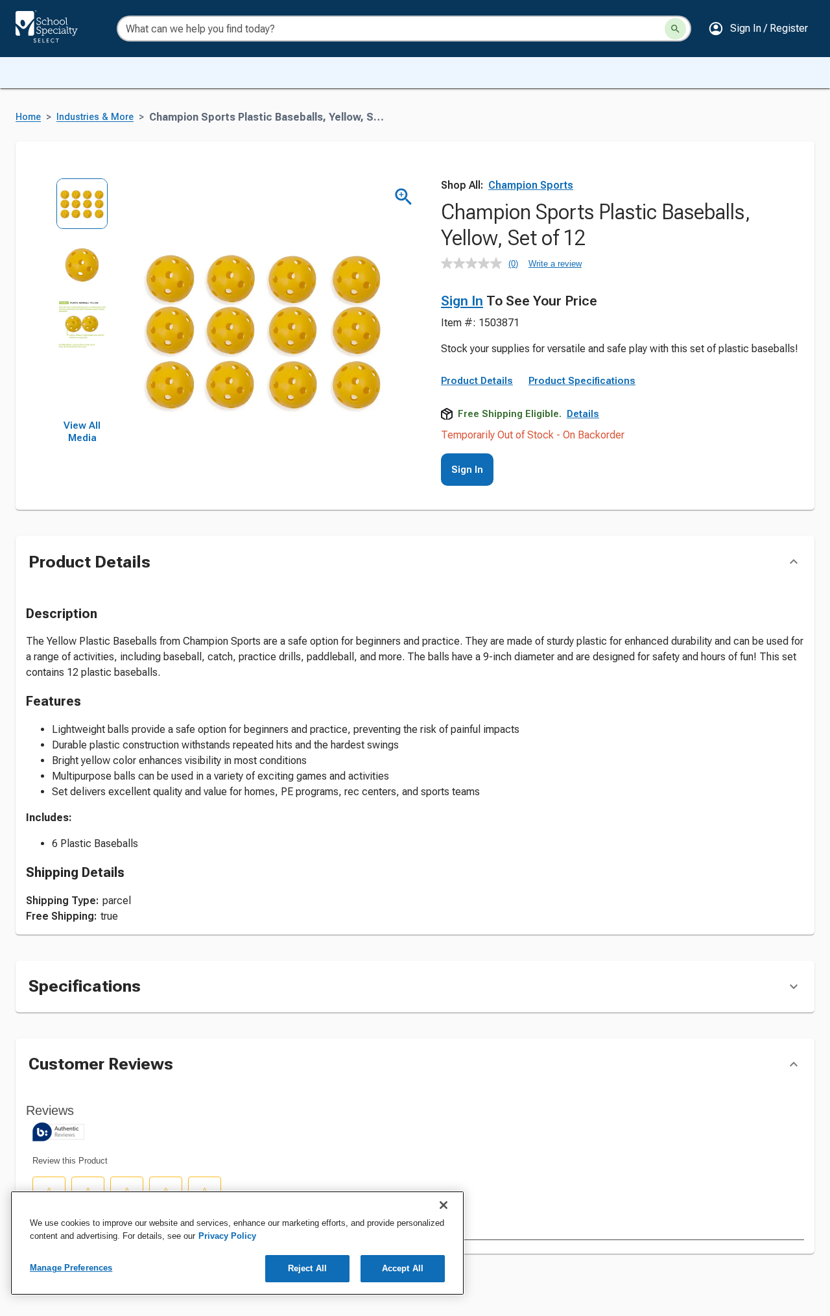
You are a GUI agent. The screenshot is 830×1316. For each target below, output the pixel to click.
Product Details (477, 381)
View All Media (82, 432)
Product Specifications (581, 381)
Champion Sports (530, 185)
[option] (82, 208)
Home (28, 117)
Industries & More (95, 117)
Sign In (462, 301)
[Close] (443, 1205)
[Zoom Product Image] (403, 197)
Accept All (402, 1268)
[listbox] (82, 299)
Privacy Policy (227, 1236)
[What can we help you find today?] (675, 29)
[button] (758, 28)
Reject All (307, 1268)
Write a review (555, 264)
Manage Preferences (71, 1268)
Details (583, 414)
